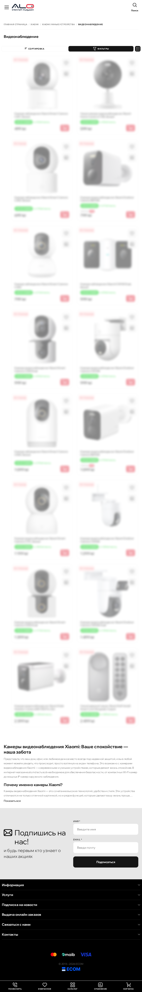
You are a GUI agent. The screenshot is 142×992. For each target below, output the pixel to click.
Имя (76, 821)
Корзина (128, 989)
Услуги (7, 895)
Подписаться (105, 862)
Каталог (73, 989)
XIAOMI (35, 24)
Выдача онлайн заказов (21, 915)
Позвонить (15, 986)
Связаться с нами (16, 925)
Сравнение (100, 989)
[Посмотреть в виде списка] (138, 49)
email (77, 839)
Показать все (12, 801)
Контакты (10, 935)
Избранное (44, 989)
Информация (13, 885)
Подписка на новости (19, 905)
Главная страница (15, 24)
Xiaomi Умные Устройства (58, 24)
